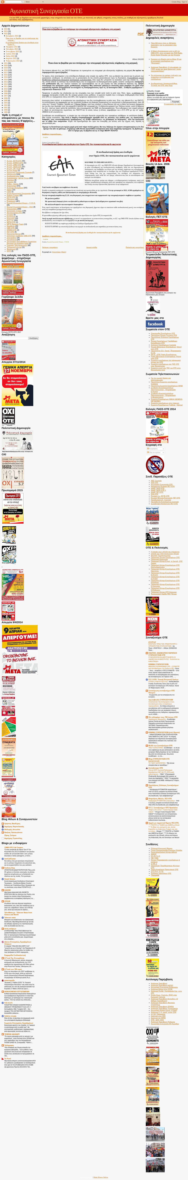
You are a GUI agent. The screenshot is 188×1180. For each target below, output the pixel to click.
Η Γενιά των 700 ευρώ (13, 969)
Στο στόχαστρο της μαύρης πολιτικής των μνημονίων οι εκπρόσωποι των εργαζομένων (166, 77)
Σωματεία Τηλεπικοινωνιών (17, 245)
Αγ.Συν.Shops (12, 170)
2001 (5, 108)
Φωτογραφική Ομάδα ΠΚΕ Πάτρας (164, 594)
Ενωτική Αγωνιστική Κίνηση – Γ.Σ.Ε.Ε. (21, 203)
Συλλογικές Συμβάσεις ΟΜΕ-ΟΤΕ (19, 236)
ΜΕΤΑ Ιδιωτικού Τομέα (15, 224)
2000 (5, 110)
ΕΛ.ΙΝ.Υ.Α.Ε (155, 856)
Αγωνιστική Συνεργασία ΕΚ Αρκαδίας (165, 1024)
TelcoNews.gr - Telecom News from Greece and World (18, 914)
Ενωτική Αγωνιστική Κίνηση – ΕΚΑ (20, 207)
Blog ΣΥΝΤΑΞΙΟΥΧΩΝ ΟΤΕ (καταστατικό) (159, 760)
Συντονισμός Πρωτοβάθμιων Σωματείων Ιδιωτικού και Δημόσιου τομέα (21, 242)
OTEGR (7, 901)
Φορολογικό (11, 249)
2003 (5, 103)
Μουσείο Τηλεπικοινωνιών (160, 556)
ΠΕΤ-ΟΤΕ (10, 232)
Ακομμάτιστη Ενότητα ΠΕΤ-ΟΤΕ (163, 486)
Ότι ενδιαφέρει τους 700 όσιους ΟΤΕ (163, 717)
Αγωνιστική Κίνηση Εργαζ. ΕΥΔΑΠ (164, 1010)
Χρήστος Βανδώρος (12, 824)
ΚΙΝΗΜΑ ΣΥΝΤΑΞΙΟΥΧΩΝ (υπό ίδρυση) (164, 732)
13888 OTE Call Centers (13, 848)
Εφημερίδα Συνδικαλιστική (15, 955)
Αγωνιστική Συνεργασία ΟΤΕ (45, 10)
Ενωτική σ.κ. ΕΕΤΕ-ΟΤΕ (160, 496)
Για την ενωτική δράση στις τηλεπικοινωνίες (161, 379)
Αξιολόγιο (10, 180)
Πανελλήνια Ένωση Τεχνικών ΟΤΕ (164, 335)
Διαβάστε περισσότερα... (52, 134)
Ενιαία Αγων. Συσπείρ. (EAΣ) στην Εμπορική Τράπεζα (164, 996)
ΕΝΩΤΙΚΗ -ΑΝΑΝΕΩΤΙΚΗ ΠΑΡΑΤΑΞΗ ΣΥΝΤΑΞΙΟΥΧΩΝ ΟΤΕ (162, 654)
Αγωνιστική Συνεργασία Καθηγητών (164, 987)
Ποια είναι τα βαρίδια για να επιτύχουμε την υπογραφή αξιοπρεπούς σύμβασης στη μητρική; (81, 29)
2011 (5, 86)
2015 (5, 77)
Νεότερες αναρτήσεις (50, 247)
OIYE (9, 251)
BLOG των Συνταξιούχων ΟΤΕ (160, 746)
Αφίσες (9, 190)
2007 (5, 96)
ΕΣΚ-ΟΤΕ (154, 494)
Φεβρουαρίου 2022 (13, 61)
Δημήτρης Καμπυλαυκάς (14, 827)
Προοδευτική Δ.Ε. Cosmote (161, 500)
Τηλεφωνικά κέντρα (14, 247)
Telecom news (10, 918)
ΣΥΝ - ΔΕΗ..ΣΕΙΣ (157, 1020)
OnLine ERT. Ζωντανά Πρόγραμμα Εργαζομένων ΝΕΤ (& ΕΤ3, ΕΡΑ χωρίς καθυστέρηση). (161, 772)
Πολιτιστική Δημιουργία (159, 559)
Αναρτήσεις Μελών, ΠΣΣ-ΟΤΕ (160, 799)
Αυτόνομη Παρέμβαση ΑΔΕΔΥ (162, 985)
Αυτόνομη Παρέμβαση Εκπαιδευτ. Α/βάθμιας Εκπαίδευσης (164, 1000)
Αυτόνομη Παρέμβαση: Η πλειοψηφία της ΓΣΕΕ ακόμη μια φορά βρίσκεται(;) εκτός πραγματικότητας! (166, 69)
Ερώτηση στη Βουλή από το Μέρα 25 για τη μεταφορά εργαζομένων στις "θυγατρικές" (166, 61)
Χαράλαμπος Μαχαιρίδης (157, 719)
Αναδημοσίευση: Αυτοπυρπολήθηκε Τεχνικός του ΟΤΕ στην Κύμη (164, 84)
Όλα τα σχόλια (154, 452)
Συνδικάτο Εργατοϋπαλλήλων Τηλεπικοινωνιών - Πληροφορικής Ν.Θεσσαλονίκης (163, 395)
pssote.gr (152, 642)
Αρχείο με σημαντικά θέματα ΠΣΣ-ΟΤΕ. (163, 823)
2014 (5, 80)
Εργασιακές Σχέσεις (14, 211)
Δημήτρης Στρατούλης (13, 838)
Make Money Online (101, 1177)
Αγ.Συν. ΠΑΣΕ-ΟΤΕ (14, 167)
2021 (5, 63)
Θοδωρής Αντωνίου (12, 829)
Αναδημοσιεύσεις (13, 176)
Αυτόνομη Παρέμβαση (15, 188)
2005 (5, 101)
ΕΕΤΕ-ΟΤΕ (11, 197)
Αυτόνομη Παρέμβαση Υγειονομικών (164, 1008)
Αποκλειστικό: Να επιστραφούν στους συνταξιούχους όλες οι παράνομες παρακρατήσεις (161, 704)
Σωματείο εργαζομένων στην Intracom (165, 403)
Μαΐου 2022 (10, 56)
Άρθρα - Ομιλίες (13, 184)
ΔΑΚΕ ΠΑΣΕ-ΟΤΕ (157, 488)
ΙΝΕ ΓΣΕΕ (154, 858)
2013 (5, 82)
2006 (5, 98)
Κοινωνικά (11, 218)
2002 (5, 105)
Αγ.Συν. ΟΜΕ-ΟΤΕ (14, 165)
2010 (5, 89)
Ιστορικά (10, 215)
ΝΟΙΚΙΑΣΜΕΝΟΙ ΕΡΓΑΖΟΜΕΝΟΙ (16, 992)
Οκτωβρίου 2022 (12, 49)
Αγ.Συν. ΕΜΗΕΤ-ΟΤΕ (15, 163)
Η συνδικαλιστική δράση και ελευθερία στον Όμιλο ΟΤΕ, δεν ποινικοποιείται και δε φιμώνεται (81, 144)
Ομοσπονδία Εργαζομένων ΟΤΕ (163, 333)
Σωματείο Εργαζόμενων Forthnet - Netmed (167, 405)
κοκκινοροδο (9, 980)
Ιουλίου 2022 (10, 54)
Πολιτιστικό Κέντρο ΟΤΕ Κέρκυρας (164, 592)
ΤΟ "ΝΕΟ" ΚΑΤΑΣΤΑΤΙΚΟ (157, 763)
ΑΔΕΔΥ (154, 854)
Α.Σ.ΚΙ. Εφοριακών (158, 1014)
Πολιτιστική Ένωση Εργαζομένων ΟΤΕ (165, 558)
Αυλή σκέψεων (10, 929)
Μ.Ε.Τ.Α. (10, 220)
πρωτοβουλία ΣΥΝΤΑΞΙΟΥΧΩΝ (160, 700)
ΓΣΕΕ (9, 192)
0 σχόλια (45, 137)
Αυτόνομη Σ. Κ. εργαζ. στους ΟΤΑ (163, 1012)
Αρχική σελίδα (91, 247)
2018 (5, 70)
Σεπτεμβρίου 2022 (12, 51)
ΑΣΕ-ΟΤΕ (154, 483)
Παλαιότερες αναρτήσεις (135, 247)
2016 (5, 75)
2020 (5, 65)
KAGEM (7, 890)
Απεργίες (10, 182)
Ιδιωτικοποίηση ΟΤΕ (14, 213)
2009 (5, 91)
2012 (5, 84)
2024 (5, 29)
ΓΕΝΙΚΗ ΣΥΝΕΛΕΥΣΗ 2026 (158, 682)
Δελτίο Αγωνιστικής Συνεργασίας (19, 193)
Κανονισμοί (11, 217)
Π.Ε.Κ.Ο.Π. (8, 1003)
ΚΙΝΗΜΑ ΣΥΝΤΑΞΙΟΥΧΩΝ (158, 664)
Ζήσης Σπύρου (10, 835)
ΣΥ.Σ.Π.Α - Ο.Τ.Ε (157, 871)
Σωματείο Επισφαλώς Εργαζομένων (18, 1023)
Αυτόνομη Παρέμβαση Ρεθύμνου (163, 1022)
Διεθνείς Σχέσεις (13, 195)
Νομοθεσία (11, 226)
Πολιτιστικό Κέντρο (14, 234)
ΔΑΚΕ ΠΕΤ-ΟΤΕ (157, 492)
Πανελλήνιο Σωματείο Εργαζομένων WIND (167, 386)
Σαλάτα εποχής (10, 1016)
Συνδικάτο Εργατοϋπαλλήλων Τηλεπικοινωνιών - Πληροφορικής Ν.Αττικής (163, 390)
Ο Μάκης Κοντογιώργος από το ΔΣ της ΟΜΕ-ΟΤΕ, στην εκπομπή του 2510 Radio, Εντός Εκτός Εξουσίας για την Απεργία (167, 53)
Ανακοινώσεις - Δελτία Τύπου (18, 178)
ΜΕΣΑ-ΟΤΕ (11, 222)
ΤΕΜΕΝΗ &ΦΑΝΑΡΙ (12, 1034)
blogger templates (86, 1177)
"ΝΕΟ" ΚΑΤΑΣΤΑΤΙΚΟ (155, 748)
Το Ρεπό (7, 1059)
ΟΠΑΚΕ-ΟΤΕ (12, 230)
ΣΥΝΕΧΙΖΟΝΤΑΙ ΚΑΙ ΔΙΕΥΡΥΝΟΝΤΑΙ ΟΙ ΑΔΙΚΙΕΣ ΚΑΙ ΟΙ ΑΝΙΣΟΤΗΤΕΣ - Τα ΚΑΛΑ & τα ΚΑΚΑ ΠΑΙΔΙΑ (163, 659)
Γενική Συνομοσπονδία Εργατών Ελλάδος (166, 850)
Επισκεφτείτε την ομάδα (173, 104)
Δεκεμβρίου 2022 (12, 36)
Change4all (155, 875)
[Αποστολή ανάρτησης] (48, 137)
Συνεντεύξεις (11, 238)
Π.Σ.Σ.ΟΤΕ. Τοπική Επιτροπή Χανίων (163, 680)
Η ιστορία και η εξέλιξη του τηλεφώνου (165, 552)
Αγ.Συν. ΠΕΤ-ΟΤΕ (13, 169)
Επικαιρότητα (12, 209)
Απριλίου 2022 (11, 58)
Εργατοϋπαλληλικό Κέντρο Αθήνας (164, 852)
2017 (5, 72)
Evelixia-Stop (9, 868)
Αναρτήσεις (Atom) (59, 252)
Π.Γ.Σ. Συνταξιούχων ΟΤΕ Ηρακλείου (163, 808)
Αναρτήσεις (153, 449)
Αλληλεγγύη (11, 174)
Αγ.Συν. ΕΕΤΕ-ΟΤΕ (14, 161)
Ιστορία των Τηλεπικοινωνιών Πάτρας (165, 554)
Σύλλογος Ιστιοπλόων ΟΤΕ (161, 873)
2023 (5, 31)
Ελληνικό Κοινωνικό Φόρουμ (161, 848)
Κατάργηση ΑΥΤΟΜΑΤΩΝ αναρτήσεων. (161, 801)
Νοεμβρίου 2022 (12, 47)
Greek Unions (9, 879)
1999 (5, 112)
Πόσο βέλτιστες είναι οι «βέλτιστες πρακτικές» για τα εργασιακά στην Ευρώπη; (164, 45)
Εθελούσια (11, 199)
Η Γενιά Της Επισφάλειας (14, 958)
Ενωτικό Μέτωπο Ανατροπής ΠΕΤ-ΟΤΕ (165, 498)
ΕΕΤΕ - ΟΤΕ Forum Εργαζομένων (163, 355)
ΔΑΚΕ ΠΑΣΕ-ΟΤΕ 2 (158, 490)
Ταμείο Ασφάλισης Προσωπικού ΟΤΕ (164, 870)
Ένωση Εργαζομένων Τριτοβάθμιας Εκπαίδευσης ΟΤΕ (164, 342)
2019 (5, 68)
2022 (5, 34)
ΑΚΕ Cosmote (156, 481)
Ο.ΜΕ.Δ (154, 864)
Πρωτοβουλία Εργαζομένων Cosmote (165, 502)
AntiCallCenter (10, 859)
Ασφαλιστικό (11, 186)
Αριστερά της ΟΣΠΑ (158, 1018)
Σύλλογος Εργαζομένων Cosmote (163, 345)
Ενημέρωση (11, 201)
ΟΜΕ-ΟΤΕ (11, 228)
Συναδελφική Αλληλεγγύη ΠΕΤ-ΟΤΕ (164, 504)
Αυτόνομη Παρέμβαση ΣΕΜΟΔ (162, 1007)
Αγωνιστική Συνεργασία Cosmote (19, 172)
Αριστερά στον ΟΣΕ (158, 1016)
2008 (5, 93)
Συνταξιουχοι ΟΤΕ (155, 768)
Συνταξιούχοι (11, 240)
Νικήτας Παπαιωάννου (13, 832)
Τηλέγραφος (9, 1045)
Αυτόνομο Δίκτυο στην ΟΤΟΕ (162, 989)
